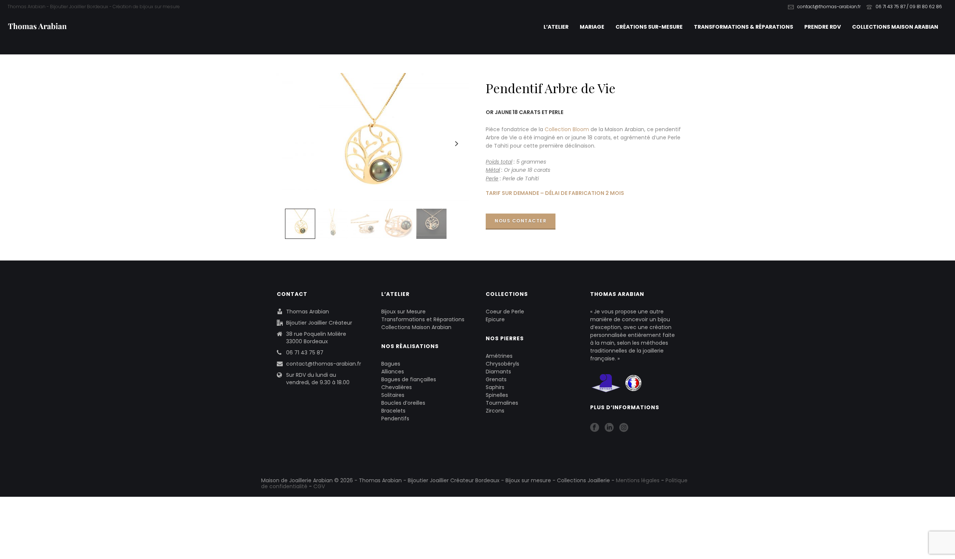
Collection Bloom (567, 129)
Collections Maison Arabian (895, 27)
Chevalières (396, 387)
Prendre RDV (822, 27)
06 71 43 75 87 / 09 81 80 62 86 (909, 6)
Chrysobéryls (502, 363)
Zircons (495, 410)
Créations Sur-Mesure (649, 27)
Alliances (392, 371)
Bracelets (393, 410)
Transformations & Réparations (743, 27)
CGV (319, 486)
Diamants (498, 371)
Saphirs (495, 387)
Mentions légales (638, 480)
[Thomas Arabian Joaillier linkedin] (609, 428)
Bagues (390, 363)
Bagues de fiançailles (408, 379)
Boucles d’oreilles (403, 403)
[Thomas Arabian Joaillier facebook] (594, 428)
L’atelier (556, 27)
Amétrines (499, 356)
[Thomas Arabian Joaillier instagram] (623, 428)
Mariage (592, 27)
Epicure (495, 319)
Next (457, 144)
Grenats (496, 379)
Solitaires (392, 395)
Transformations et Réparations (422, 319)
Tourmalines (502, 403)
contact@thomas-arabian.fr (829, 6)
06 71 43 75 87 (304, 352)
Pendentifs (395, 418)
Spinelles (497, 395)
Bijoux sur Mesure (403, 311)
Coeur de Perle (505, 311)
